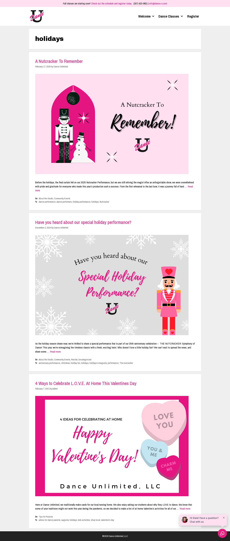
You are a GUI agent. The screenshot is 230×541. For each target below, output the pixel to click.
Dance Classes (168, 16)
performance (113, 363)
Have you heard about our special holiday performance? (83, 222)
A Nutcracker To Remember (59, 61)
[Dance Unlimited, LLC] (37, 16)
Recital (74, 359)
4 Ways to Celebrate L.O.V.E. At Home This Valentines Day (85, 383)
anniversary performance (49, 363)
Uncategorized (84, 359)
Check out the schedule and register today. (111, 3)
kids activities (84, 520)
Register (193, 16)
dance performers (64, 201)
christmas (65, 363)
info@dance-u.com (158, 3)
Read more (55, 351)
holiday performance (81, 201)
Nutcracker (104, 201)
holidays (95, 201)
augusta (65, 520)
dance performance (47, 201)
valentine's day (107, 520)
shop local (95, 520)
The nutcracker (126, 363)
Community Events (62, 198)
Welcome (144, 16)
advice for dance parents (49, 520)
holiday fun (75, 363)
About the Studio (46, 198)
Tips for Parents (46, 516)
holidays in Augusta (98, 363)
